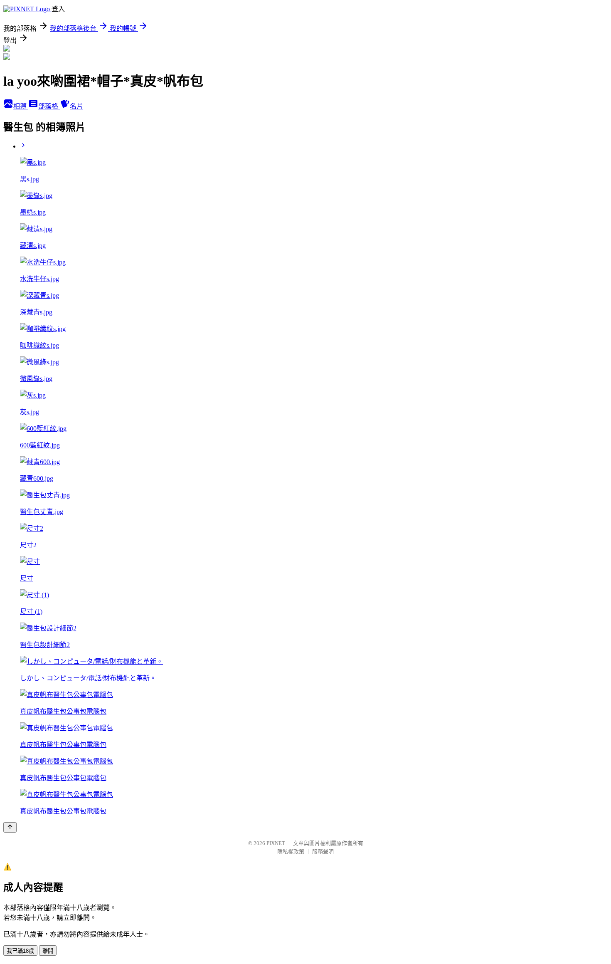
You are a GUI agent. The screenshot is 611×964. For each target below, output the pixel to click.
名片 (76, 106)
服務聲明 (323, 851)
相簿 (20, 106)
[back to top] (10, 827)
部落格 (49, 106)
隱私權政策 (290, 851)
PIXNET (275, 843)
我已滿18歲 (20, 951)
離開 (47, 951)
